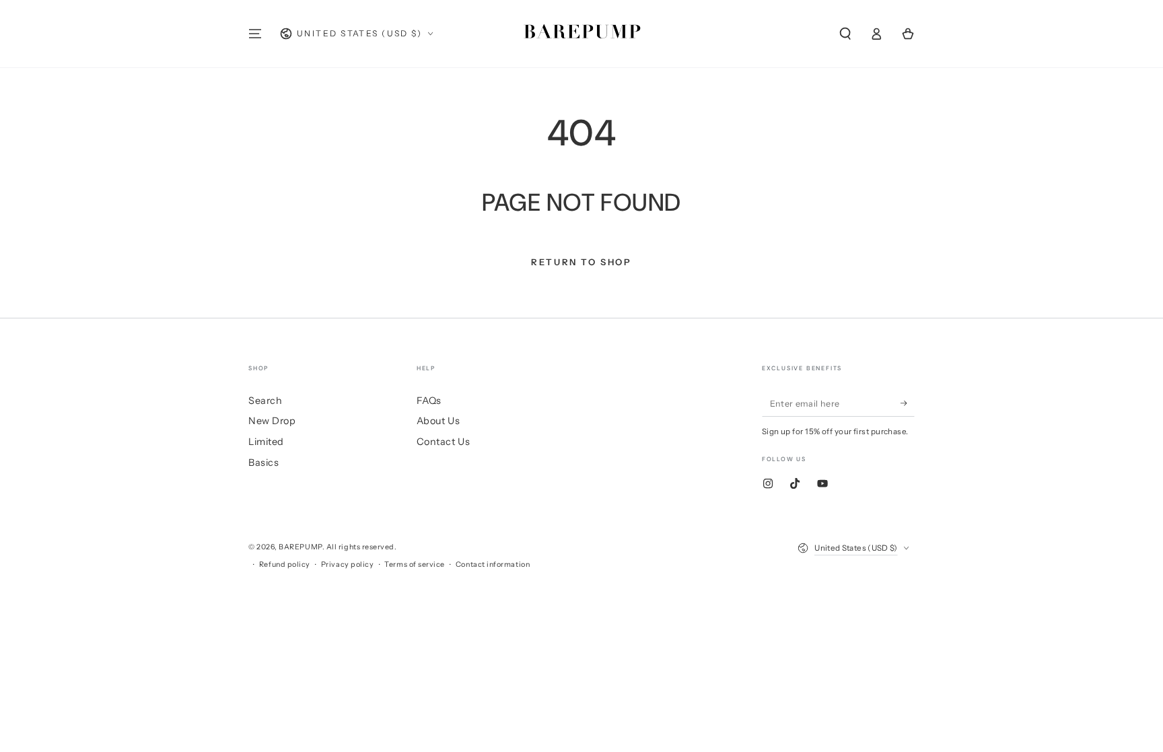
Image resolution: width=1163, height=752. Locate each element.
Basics (263, 462)
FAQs (429, 401)
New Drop (271, 421)
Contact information (493, 564)
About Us (438, 421)
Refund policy (284, 564)
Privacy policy (347, 564)
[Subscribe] (908, 403)
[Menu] (255, 33)
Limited (266, 442)
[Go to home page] (581, 33)
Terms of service (414, 564)
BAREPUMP (300, 547)
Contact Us (443, 442)
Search (265, 401)
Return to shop (581, 262)
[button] (845, 33)
